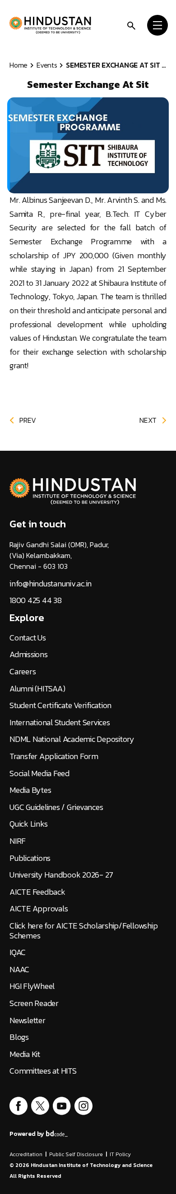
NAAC (19, 969)
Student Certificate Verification (60, 705)
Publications (30, 858)
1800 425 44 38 (35, 600)
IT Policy (120, 1154)
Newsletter (27, 1020)
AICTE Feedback (37, 892)
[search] (131, 24)
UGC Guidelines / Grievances (56, 807)
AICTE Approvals (38, 909)
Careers (22, 672)
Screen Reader (34, 1003)
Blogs (19, 1037)
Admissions (28, 654)
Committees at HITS (43, 1071)
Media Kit (24, 1054)
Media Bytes (30, 790)
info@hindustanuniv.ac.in (50, 584)
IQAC (17, 952)
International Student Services (59, 722)
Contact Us (27, 638)
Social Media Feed (39, 773)
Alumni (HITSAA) (37, 689)
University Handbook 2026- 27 (61, 875)
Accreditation (25, 1154)
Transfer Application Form (53, 756)
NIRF (17, 841)
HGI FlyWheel (32, 986)
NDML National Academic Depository (71, 739)
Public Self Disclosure (76, 1154)
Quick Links (28, 824)
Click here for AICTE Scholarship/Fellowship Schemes (83, 930)
